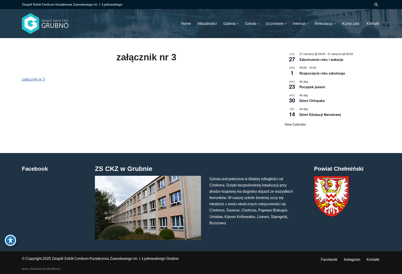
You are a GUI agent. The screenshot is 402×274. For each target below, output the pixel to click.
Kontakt (373, 259)
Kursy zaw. (351, 24)
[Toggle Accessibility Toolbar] (10, 240)
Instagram (352, 259)
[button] (237, 24)
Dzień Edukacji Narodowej (320, 114)
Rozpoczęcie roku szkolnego (322, 73)
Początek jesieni (312, 87)
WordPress (53, 269)
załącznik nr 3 (33, 79)
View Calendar (295, 124)
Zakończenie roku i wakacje (321, 59)
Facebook (329, 259)
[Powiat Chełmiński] (331, 215)
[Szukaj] (376, 4)
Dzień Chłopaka (312, 100)
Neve (25, 269)
